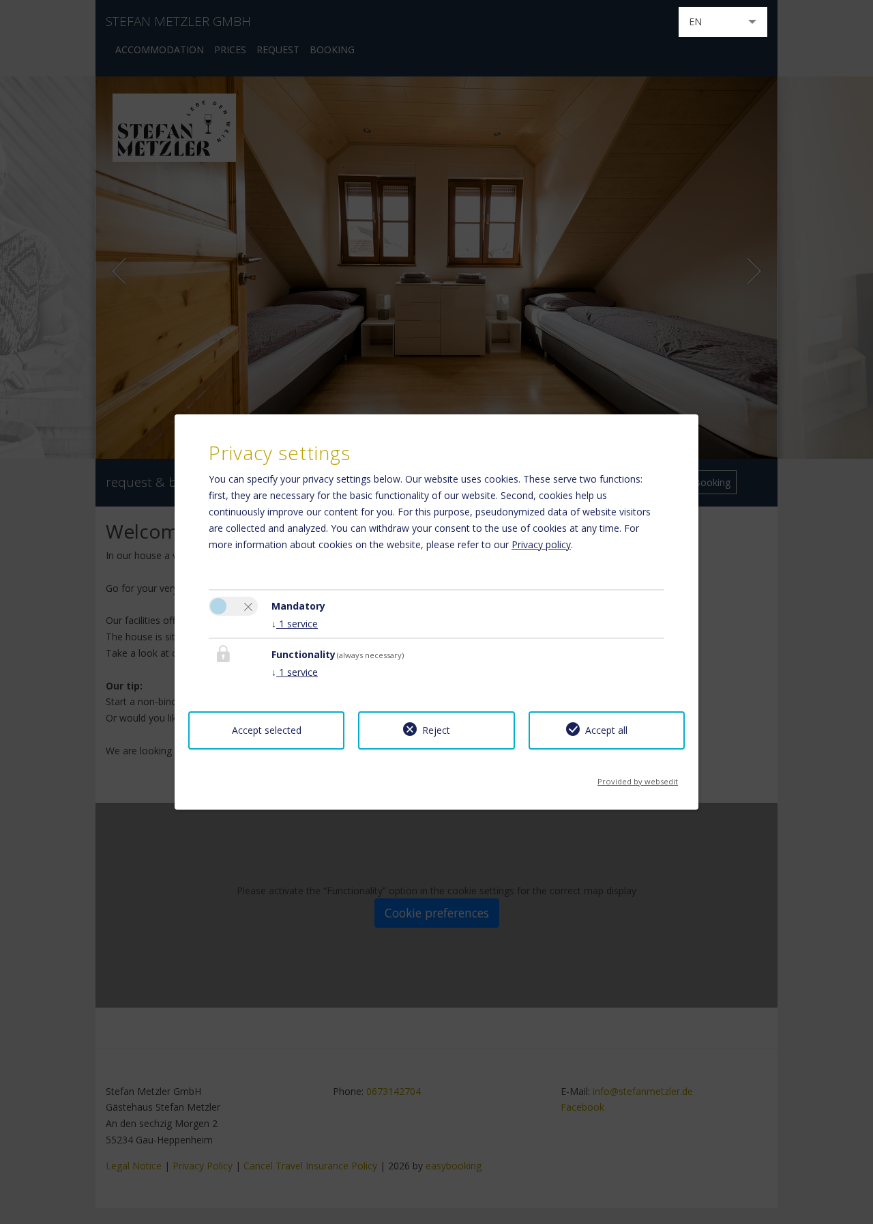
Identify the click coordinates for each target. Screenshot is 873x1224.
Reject (436, 730)
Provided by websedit (637, 777)
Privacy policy (541, 544)
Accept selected (266, 730)
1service (294, 623)
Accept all (606, 730)
